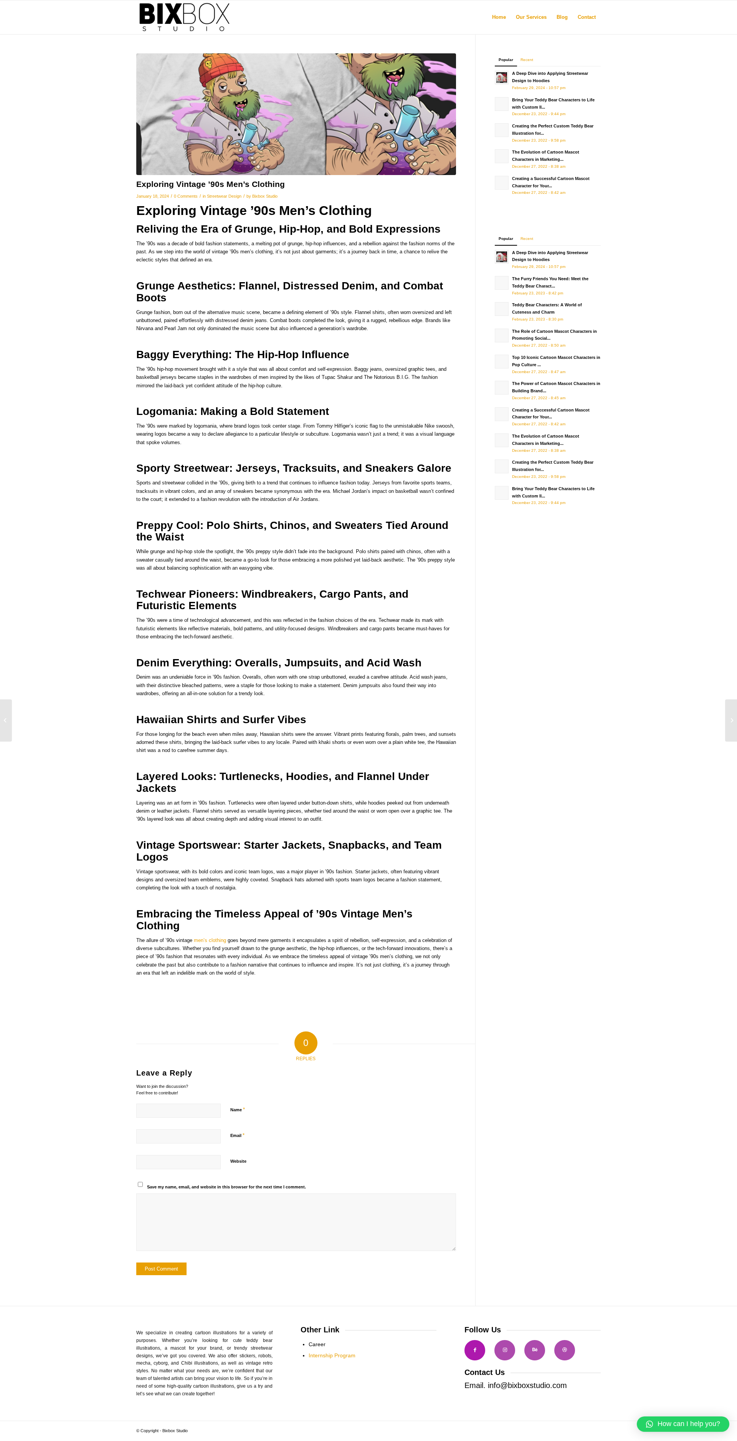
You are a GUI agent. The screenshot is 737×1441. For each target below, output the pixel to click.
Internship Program (332, 1355)
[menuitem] (499, 17)
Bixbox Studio (265, 196)
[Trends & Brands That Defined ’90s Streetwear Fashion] (6, 720)
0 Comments (186, 196)
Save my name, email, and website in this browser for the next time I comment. (226, 1187)
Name (237, 1109)
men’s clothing (210, 940)
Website (238, 1161)
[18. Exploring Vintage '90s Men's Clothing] (296, 114)
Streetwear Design (224, 196)
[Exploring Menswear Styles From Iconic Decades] (731, 720)
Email (237, 1135)
